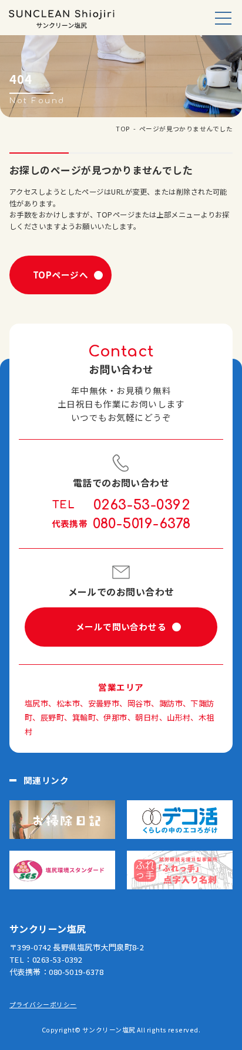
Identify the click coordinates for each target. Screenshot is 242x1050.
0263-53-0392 (141, 505)
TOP (123, 128)
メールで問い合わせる (121, 626)
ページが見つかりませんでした (186, 128)
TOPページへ (60, 275)
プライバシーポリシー (42, 1004)
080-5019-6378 (142, 524)
